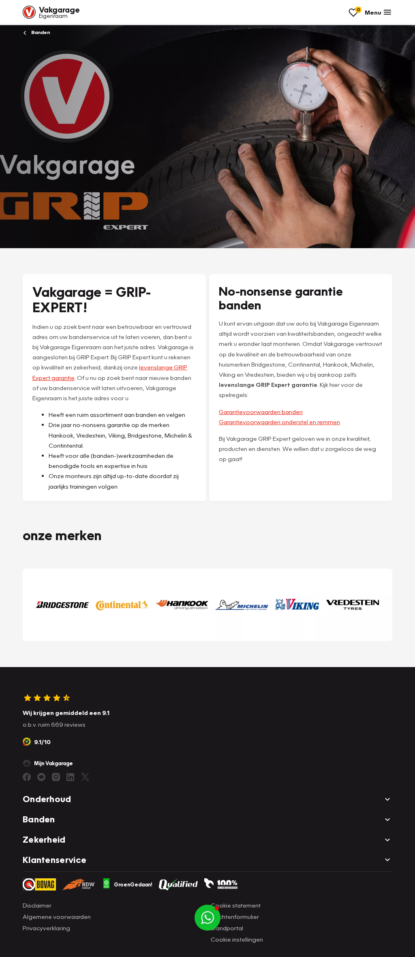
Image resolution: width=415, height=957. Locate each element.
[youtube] (41, 777)
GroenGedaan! (133, 884)
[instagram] (56, 777)
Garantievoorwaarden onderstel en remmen (279, 421)
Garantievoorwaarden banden (261, 411)
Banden (40, 32)
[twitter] (85, 777)
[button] (207, 918)
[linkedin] (70, 777)
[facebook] (27, 777)
